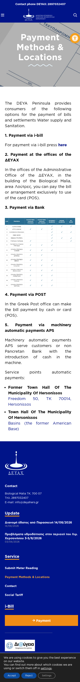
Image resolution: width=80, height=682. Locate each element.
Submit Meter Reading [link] (21, 568)
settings (46, 668)
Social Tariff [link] (14, 595)
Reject (29, 675)
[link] (75, 38)
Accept (12, 675)
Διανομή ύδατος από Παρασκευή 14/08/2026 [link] (38, 522)
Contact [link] (11, 586)
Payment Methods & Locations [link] (27, 577)
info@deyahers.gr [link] (27, 502)
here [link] (62, 145)
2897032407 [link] (57, 4)
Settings (46, 675)
